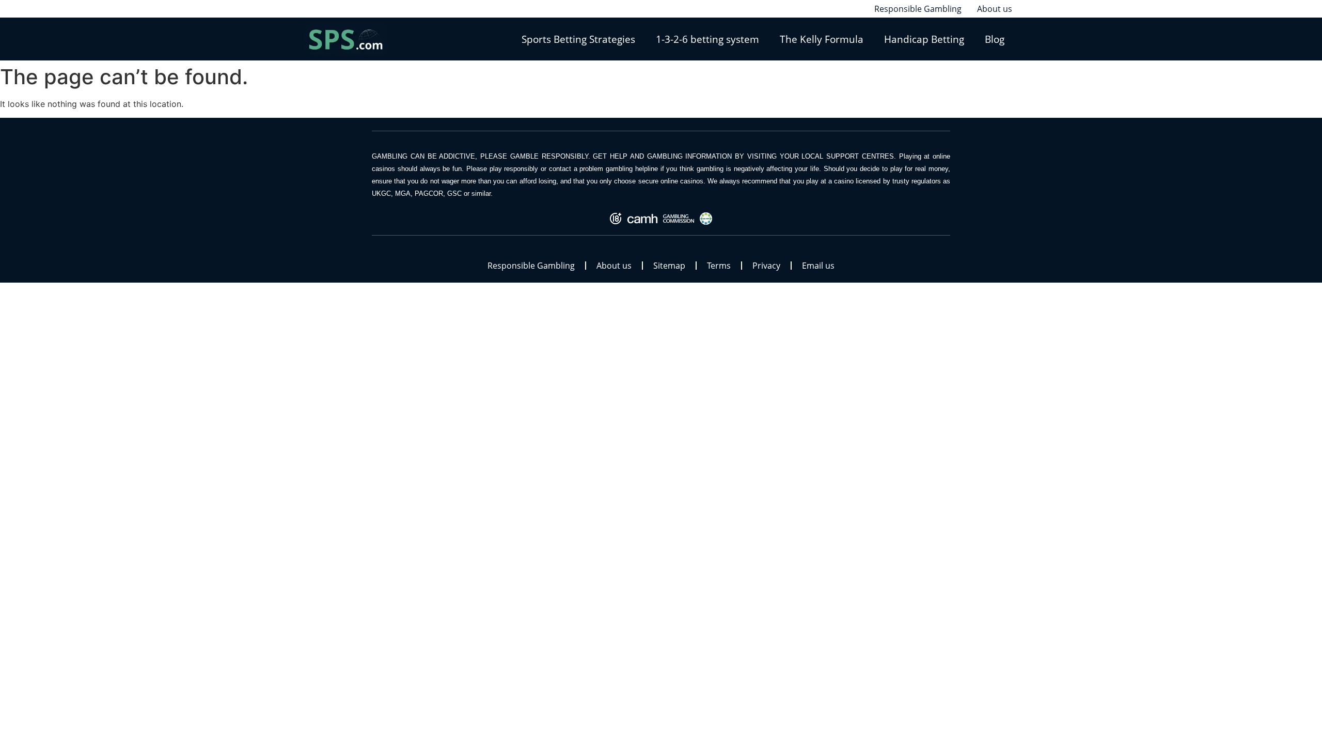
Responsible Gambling (531, 265)
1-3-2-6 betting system (707, 39)
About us (614, 265)
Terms (719, 265)
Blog (994, 39)
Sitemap (669, 265)
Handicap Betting (924, 39)
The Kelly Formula (821, 39)
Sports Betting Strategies (578, 39)
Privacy (766, 265)
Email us (818, 265)
